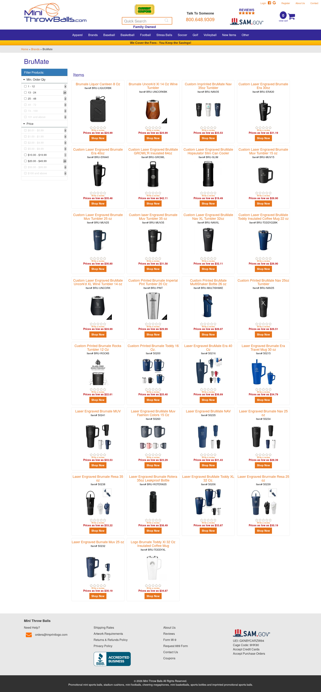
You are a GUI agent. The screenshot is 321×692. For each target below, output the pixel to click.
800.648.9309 (200, 19)
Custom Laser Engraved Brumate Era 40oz (98, 153)
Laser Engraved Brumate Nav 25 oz (263, 415)
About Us (300, 3)
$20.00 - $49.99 (47, 161)
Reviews (169, 633)
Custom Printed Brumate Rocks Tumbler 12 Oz (97, 349)
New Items (229, 35)
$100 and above (47, 173)
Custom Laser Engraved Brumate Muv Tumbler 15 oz (263, 153)
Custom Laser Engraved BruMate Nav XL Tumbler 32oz (208, 218)
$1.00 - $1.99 (47, 136)
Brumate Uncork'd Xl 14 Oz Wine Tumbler (153, 87)
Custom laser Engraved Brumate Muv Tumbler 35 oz (153, 218)
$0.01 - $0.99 (47, 130)
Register (285, 3)
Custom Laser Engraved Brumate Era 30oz (263, 87)
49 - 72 (47, 104)
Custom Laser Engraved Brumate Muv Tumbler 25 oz (98, 218)
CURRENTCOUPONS (144, 10)
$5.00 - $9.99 (47, 148)
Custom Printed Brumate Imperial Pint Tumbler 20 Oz (153, 284)
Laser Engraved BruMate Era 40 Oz (208, 349)
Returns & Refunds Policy (111, 640)
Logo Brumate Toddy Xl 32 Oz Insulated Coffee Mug (153, 545)
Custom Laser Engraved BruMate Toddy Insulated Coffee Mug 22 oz (263, 218)
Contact (314, 3)
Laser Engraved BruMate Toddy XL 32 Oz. (208, 480)
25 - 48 (47, 98)
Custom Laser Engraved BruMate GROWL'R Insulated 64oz (153, 153)
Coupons (169, 658)
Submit (167, 20)
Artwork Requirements (108, 633)
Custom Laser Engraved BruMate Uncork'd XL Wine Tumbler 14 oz (98, 284)
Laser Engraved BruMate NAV (208, 413)
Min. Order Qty (36, 79)
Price (29, 123)
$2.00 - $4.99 (47, 142)
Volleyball (210, 35)
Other (245, 35)
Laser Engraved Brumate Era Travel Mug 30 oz (263, 349)
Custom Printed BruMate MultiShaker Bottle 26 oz (208, 284)
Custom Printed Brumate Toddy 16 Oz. (153, 349)
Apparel (77, 35)
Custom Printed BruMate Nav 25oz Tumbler (263, 284)
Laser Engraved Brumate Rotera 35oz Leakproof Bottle (153, 480)
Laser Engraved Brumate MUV (98, 413)
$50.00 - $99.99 (47, 167)
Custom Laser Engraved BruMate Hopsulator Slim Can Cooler (208, 153)
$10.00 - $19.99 (47, 155)
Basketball (127, 35)
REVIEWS (246, 10)
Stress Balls (164, 35)
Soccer (182, 35)
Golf (195, 35)
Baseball (109, 35)
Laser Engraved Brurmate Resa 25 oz (263, 480)
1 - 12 (47, 86)
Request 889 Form (175, 646)
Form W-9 (169, 640)
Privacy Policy (103, 646)
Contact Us (170, 652)
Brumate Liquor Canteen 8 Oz (98, 85)
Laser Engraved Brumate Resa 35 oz (98, 480)
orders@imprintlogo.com (51, 634)
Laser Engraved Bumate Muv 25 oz (98, 543)
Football (145, 35)
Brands (93, 35)
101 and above (47, 117)
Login (264, 3)
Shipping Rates (104, 627)
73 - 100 (47, 111)
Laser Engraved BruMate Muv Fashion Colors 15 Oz (153, 415)
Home (24, 49)
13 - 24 (47, 92)
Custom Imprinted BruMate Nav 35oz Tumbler (208, 87)
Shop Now (97, 138)
